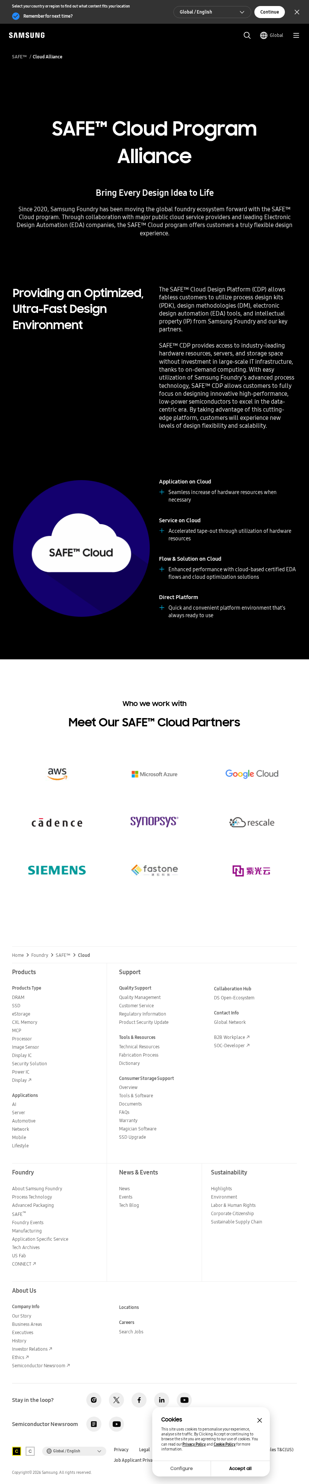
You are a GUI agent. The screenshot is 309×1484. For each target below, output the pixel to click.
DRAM (18, 997)
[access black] (16, 1451)
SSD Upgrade (132, 1137)
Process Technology (32, 1197)
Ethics (18, 1357)
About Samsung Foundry (37, 1188)
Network (20, 1129)
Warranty (128, 1120)
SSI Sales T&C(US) (276, 1450)
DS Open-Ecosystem (234, 997)
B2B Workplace (229, 1037)
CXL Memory (24, 1022)
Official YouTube (184, 1400)
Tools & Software (136, 1095)
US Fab (19, 1255)
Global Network (230, 1022)
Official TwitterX (116, 1400)
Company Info (26, 1306)
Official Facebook (139, 1400)
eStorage (21, 1014)
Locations (129, 1307)
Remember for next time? (48, 16)
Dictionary (129, 1063)
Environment (224, 1197)
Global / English (196, 12)
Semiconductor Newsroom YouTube (116, 1424)
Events (125, 1197)
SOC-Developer (229, 1045)
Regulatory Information (142, 1014)
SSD (16, 1005)
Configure (181, 1469)
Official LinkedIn (161, 1400)
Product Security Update (143, 1022)
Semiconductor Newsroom (38, 1365)
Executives (22, 1332)
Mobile (19, 1137)
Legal (144, 1450)
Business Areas (27, 1324)
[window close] (260, 1420)
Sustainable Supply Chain (236, 1222)
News (124, 1188)
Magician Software (137, 1129)
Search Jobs (131, 1331)
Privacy (121, 1450)
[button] (57, 758)
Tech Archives (26, 1247)
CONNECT (21, 1264)
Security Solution (29, 1063)
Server (18, 1112)
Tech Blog (129, 1205)
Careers (127, 1322)
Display (19, 1080)
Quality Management (140, 997)
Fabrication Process (138, 1055)
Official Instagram (93, 1400)
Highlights (221, 1188)
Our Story (21, 1316)
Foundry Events (27, 1222)
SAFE (19, 1214)
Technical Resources (139, 1046)
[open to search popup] (247, 35)
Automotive (23, 1121)
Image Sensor (25, 1047)
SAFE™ (19, 57)
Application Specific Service (40, 1239)
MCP (16, 1030)
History (19, 1341)
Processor (22, 1039)
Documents (130, 1104)
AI (14, 1104)
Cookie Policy (225, 1444)
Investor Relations (29, 1349)
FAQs (124, 1112)
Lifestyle (20, 1145)
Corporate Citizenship (232, 1213)
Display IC (22, 1055)
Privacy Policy (194, 1444)
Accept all (240, 1469)
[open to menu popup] (296, 35)
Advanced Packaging (33, 1205)
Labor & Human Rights (233, 1205)
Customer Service (136, 1005)
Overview (128, 1087)
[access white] (30, 1451)
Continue (269, 12)
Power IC (20, 1072)
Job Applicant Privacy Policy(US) (146, 1460)
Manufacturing (27, 1231)
